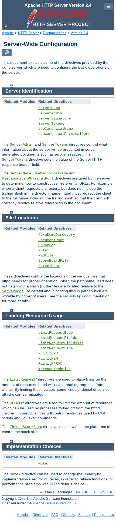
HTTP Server (28, 33)
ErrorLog (47, 245)
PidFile (45, 255)
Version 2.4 (79, 33)
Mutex (43, 250)
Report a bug (104, 515)
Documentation (54, 33)
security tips (73, 296)
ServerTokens (51, 123)
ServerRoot (49, 266)
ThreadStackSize (54, 369)
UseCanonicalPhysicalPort (64, 134)
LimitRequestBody (55, 332)
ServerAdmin (50, 113)
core (6, 67)
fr (86, 492)
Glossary (68, 515)
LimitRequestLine (55, 348)
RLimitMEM (48, 358)
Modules (23, 515)
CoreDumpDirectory (56, 235)
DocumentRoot (51, 240)
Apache (8, 33)
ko (103, 492)
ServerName (49, 108)
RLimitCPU (48, 353)
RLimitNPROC (50, 363)
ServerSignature (54, 118)
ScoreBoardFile (53, 260)
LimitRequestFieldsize (61, 343)
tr (111, 492)
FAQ (54, 515)
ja (94, 492)
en (78, 492)
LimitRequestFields (57, 338)
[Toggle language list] (7, 52)
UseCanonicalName (55, 128)
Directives (40, 515)
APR (53, 484)
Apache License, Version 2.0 (54, 503)
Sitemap (84, 515)
